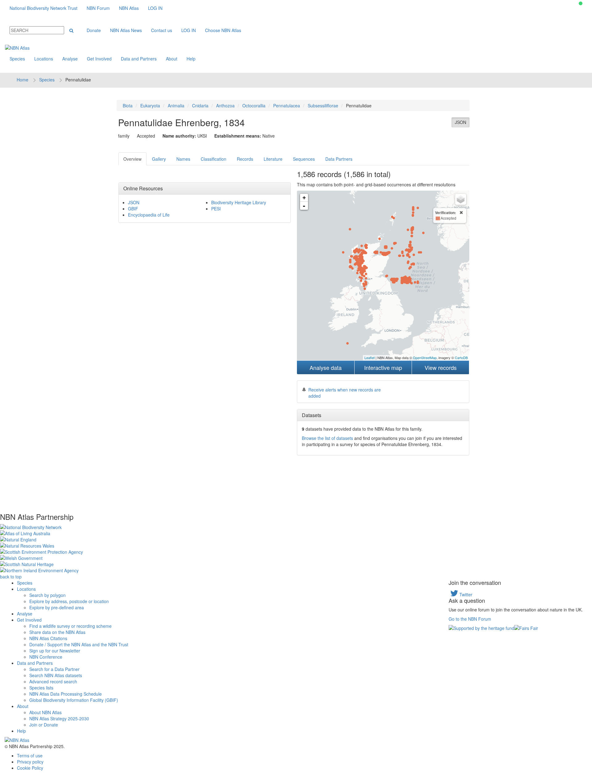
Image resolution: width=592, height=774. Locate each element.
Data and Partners (139, 59)
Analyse (70, 59)
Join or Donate (43, 725)
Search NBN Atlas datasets (55, 675)
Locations (43, 59)
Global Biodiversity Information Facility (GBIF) (73, 700)
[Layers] (460, 199)
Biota (128, 105)
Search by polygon (47, 595)
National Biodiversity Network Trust (43, 8)
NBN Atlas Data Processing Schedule (65, 694)
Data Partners (338, 159)
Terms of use (30, 755)
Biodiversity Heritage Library (238, 202)
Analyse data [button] (326, 367)
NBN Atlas (129, 8)
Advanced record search (53, 681)
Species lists (41, 688)
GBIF (133, 208)
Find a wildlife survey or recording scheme (70, 626)
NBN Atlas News (126, 30)
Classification (213, 159)
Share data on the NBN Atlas (57, 632)
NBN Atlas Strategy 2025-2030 (59, 718)
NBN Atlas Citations (48, 638)
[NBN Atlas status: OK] (580, 3)
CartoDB (461, 357)
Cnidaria (200, 105)
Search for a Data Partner (54, 669)
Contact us (161, 30)
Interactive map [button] (383, 367)
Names (183, 159)
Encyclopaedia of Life (149, 215)
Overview (132, 159)
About (171, 59)
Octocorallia (253, 105)
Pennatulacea (286, 105)
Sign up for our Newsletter (54, 651)
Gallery (159, 159)
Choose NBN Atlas (223, 30)
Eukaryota (150, 105)
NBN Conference (45, 657)
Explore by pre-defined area (56, 607)
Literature (273, 159)
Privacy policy (30, 762)
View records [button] (441, 367)
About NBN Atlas (45, 712)
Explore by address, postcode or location (69, 601)
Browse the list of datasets (327, 438)
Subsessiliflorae (323, 105)
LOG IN (155, 8)
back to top (11, 576)
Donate (94, 30)
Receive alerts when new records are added (344, 393)
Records (245, 159)
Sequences (304, 159)
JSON (460, 122)
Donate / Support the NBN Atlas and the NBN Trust (78, 644)
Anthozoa (225, 105)
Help (191, 59)
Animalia (176, 105)
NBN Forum (98, 8)
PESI (216, 208)
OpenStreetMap (425, 357)
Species (17, 59)
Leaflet (369, 357)
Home (22, 80)
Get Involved (99, 59)
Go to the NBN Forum (470, 619)
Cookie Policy (30, 768)
